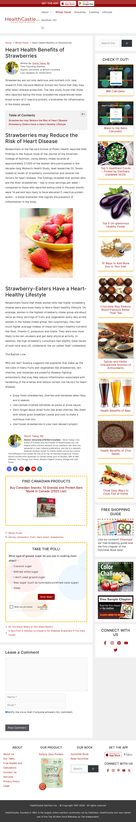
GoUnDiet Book (80, 754)
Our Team (9, 758)
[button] (42, 28)
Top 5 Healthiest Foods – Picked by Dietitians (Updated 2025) (116, 171)
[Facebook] (15, 469)
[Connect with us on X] (129, 770)
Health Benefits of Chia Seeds (115, 452)
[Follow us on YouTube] (124, 770)
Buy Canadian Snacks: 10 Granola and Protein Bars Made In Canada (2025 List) (46, 489)
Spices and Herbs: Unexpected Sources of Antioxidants (115, 365)
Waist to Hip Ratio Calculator (115, 130)
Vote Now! (46, 596)
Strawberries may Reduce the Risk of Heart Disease (38, 120)
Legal (6, 785)
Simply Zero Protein (51, 754)
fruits (32, 537)
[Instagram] (9, 469)
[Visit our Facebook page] (108, 770)
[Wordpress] (39, 469)
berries (12, 537)
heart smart (43, 537)
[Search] (127, 43)
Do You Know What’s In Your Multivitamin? (30, 626)
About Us (8, 754)
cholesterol (23, 537)
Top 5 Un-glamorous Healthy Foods (115, 225)
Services (8, 776)
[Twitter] (27, 469)
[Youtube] (33, 469)
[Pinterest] (21, 469)
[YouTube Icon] (126, 643)
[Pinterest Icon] (119, 643)
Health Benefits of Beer (115, 410)
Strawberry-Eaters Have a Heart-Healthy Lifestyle (37, 124)
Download (126, 539)
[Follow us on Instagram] (113, 770)
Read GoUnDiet (80, 758)
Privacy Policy (11, 781)
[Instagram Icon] (112, 643)
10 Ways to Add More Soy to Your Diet (115, 265)
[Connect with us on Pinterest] (118, 770)
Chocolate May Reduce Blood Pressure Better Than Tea (115, 310)
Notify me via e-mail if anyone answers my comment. (40, 712)
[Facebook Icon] (105, 643)
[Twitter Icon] (115, 650)
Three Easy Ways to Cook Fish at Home (115, 492)
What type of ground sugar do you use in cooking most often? (42, 558)
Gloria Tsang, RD (41, 63)
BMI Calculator (115, 91)
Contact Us (10, 772)
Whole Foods (15, 533)
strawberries (56, 537)
